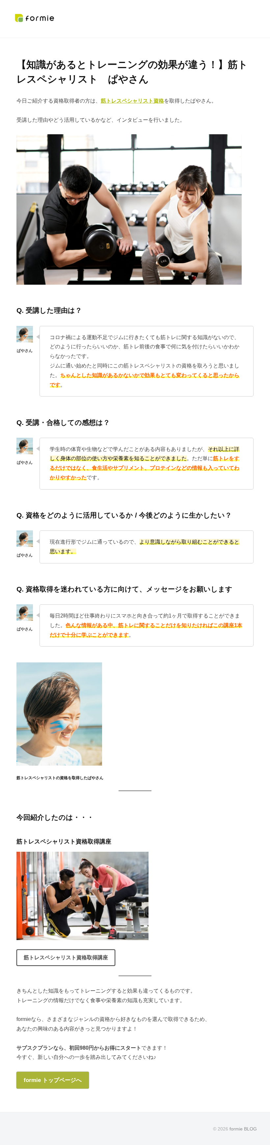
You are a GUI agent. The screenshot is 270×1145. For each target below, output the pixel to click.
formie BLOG (243, 1129)
